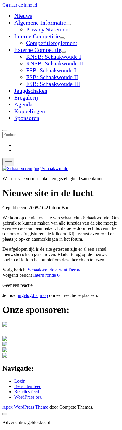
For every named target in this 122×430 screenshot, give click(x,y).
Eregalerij (26, 97)
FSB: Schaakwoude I (51, 70)
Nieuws (23, 15)
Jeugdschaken (30, 90)
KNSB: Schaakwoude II (54, 63)
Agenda (23, 104)
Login (19, 380)
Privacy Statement (48, 29)
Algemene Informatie (40, 22)
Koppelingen (29, 111)
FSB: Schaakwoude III (53, 84)
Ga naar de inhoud (19, 4)
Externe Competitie (37, 50)
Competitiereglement (51, 43)
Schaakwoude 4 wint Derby (54, 269)
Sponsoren (26, 118)
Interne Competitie (37, 36)
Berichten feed (27, 386)
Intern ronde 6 (46, 275)
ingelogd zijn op (33, 295)
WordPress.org (28, 396)
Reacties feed (26, 391)
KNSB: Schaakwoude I (53, 56)
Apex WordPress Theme (25, 407)
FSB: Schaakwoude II (52, 77)
